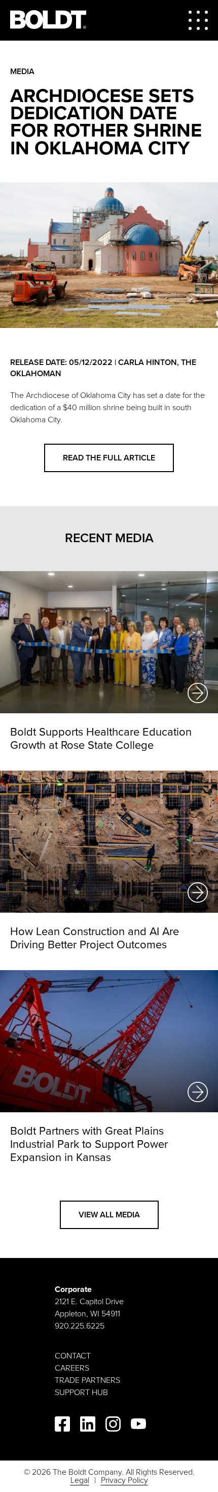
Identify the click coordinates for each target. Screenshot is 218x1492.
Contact (73, 1356)
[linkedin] (87, 1425)
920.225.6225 (79, 1326)
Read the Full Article (109, 458)
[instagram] (113, 1425)
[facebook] (62, 1425)
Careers (72, 1368)
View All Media (109, 1215)
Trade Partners (87, 1380)
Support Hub (81, 1392)
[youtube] (138, 1425)
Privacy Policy (124, 1480)
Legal (79, 1480)
